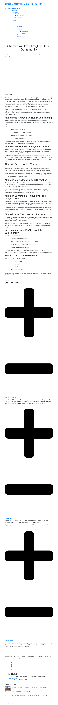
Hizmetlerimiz (15, 14)
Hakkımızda (15, 12)
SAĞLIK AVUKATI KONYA (18, 691)
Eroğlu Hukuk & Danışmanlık (23, 3)
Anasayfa (14, 10)
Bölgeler (18, 17)
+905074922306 (12, 678)
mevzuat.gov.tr (39, 273)
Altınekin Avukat (9, 280)
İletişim (14, 20)
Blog (13, 19)
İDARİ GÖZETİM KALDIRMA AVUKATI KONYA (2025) (26, 696)
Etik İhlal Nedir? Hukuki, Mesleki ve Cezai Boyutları (25, 687)
